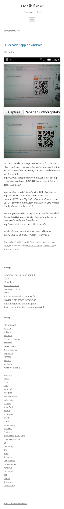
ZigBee (7, 478)
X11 (5, 475)
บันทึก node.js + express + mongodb (20, 303)
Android (25, 242)
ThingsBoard (9, 460)
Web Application (11, 464)
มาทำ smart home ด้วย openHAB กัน (19, 296)
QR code (47, 245)
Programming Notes (12, 439)
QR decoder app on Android (23, 45)
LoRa (6, 385)
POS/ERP (8, 428)
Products (8, 432)
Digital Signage (10, 350)
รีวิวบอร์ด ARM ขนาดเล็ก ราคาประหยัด (20, 299)
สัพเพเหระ (8, 482)
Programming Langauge (14, 435)
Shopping (8, 457)
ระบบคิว (7, 278)
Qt (10, 245)
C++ (35, 245)
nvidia (6, 417)
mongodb (8, 392)
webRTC (7, 292)
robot (6, 453)
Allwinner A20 (10, 325)
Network (7, 403)
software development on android (19, 274)
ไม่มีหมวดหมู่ (9, 485)
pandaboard (9, 425)
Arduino (7, 332)
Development (10, 346)
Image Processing (48, 242)
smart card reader (12, 289)
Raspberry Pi (9, 446)
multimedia (9, 400)
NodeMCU (8, 414)
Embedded (35, 242)
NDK (40, 245)
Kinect (6, 378)
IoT (5, 371)
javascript (8, 375)
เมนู (32, 19)
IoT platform (9, 282)
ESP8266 (7, 357)
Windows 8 (8, 471)
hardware (8, 364)
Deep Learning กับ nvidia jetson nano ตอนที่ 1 (24, 307)
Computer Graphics (12, 339)
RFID (5, 450)
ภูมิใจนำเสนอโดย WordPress (15, 503)
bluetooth (8, 335)
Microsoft (8, 389)
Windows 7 (8, 467)
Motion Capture (11, 396)
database (8, 342)
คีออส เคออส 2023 (11, 285)
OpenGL (7, 421)
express (7, 360)
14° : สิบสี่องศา (32, 6)
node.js (7, 410)
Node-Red (8, 407)
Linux (6, 245)
